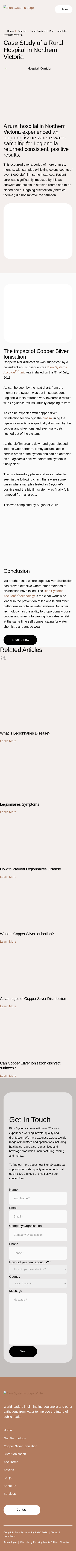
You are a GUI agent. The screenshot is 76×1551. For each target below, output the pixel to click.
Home (10, 31)
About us (10, 1486)
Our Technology (15, 1438)
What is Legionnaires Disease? (22, 666)
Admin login (10, 1542)
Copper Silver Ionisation (20, 1446)
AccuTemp (11, 1462)
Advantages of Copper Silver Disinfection (29, 946)
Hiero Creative (61, 1542)
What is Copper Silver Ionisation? (23, 882)
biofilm (47, 418)
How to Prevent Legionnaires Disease (26, 817)
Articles (22, 31)
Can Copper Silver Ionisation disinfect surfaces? (34, 1011)
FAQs (7, 1478)
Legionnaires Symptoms (17, 746)
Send (23, 1351)
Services (10, 1493)
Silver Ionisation (15, 1454)
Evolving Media (41, 1542)
